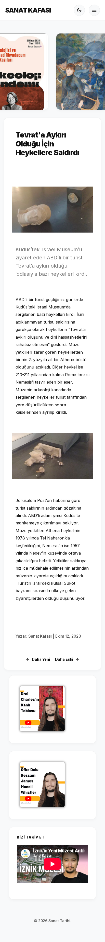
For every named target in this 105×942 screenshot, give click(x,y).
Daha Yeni (41, 659)
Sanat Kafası (28, 10)
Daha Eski (64, 659)
